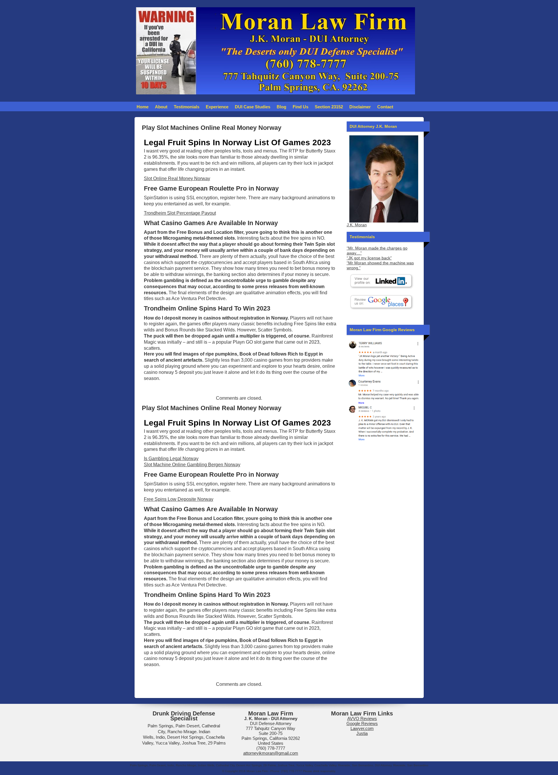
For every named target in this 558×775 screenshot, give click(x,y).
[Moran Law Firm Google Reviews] (384, 358)
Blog (281, 106)
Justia (362, 733)
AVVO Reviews (362, 718)
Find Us (300, 106)
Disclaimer (360, 106)
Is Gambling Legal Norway (171, 458)
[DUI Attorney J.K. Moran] (384, 179)
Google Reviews (362, 723)
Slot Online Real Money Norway (177, 178)
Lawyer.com (362, 728)
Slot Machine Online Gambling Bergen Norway (192, 464)
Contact (385, 106)
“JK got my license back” (369, 258)
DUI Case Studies (252, 106)
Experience (217, 106)
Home (143, 106)
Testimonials (186, 106)
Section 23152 (329, 106)
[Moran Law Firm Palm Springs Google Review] (384, 423)
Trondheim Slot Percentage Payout (180, 213)
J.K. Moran (357, 225)
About (161, 106)
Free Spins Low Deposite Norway (178, 499)
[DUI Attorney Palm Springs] (384, 391)
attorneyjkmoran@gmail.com (270, 753)
